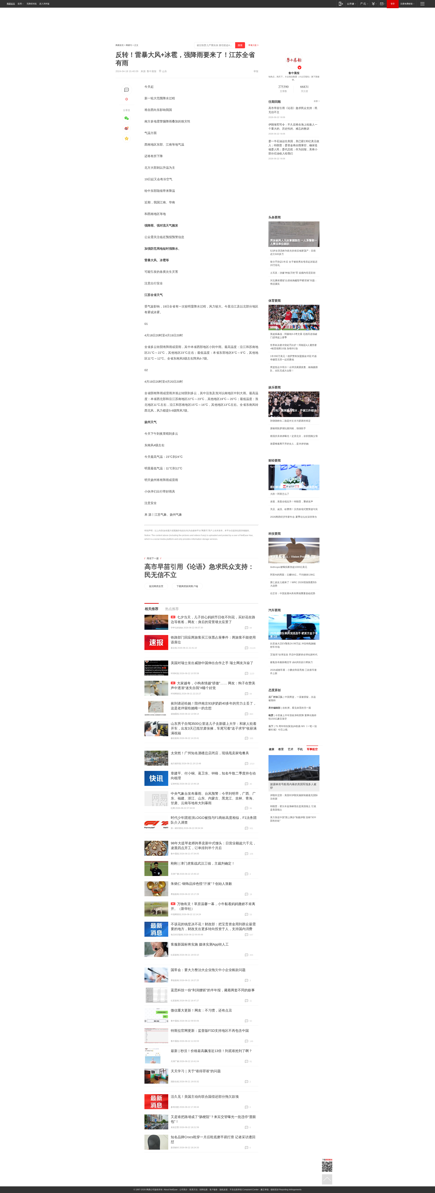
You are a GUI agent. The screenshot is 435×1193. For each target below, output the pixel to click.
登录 (393, 4)
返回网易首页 (156, 586)
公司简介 (183, 1189)
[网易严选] (364, 3)
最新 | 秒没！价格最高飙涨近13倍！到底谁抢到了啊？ (211, 1051)
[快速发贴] (126, 90)
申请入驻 (252, 45)
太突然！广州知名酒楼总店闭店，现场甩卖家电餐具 (210, 753)
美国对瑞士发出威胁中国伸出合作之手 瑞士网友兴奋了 (212, 663)
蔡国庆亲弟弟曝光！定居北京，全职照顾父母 (294, 436)
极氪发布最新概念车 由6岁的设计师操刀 (291, 662)
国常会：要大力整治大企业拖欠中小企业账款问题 (208, 970)
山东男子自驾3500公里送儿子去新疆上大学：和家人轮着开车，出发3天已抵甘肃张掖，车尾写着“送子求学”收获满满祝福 (214, 728)
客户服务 (214, 1189)
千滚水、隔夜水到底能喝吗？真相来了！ (291, 799)
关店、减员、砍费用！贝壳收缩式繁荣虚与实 (294, 509)
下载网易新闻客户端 (187, 586)
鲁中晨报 (151, 71)
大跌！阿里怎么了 (279, 494)
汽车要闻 (274, 610)
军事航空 (312, 749)
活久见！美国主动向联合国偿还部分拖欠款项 (205, 1096)
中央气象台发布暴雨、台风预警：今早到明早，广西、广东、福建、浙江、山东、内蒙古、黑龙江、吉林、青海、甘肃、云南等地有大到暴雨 (213, 798)
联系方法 (193, 1189)
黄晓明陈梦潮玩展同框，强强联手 (288, 428)
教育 (281, 749)
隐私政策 (224, 1189)
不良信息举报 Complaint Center (244, 1189)
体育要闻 (274, 300)
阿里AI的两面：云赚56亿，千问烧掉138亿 (292, 574)
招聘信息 (203, 1189)
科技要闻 (274, 533)
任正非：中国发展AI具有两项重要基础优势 (292, 593)
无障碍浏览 (32, 4)
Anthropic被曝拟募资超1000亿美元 (288, 567)
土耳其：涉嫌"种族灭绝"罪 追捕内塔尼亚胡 (292, 272)
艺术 (290, 749)
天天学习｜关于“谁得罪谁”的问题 (196, 1071)
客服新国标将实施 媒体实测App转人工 (200, 944)
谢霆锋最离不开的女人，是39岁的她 (289, 443)
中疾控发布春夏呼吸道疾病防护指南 (289, 814)
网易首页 (11, 4)
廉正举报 (264, 1189)
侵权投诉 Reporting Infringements (286, 1189)
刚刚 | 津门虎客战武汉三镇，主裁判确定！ (203, 863)
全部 (316, 101)
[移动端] (340, 3)
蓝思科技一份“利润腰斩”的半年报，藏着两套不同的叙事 (213, 990)
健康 (271, 749)
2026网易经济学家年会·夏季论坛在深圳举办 (293, 516)
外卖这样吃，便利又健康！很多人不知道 (291, 807)
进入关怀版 (44, 4)
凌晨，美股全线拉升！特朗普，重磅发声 (291, 501)
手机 (300, 749)
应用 (20, 4)
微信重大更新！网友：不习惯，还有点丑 (201, 1010)
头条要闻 (274, 217)
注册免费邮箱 (406, 4)
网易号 (129, 45)
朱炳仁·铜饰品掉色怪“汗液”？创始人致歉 (201, 884)
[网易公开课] (351, 3)
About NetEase (171, 1189)
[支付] (374, 3)
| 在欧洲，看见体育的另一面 (289, 707)
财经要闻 (274, 460)
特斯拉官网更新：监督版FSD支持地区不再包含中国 (210, 1030)
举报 (256, 71)
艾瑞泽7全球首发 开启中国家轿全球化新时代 (293, 654)
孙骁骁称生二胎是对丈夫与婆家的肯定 (290, 420)
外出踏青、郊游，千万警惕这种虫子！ (290, 791)
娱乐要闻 (274, 387)
